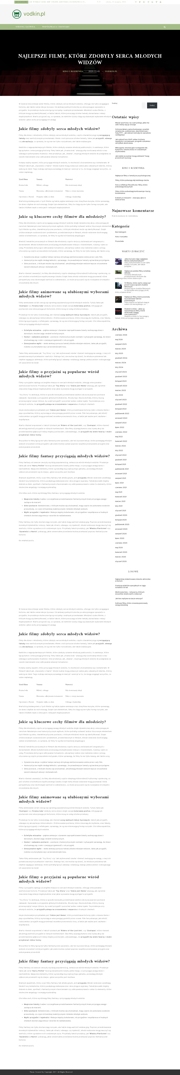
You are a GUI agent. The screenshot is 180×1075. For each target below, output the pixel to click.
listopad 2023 (121, 381)
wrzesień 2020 (121, 529)
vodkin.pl (111, 71)
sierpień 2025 (121, 344)
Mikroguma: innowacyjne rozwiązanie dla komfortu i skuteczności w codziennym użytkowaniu (59, 2)
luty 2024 (119, 367)
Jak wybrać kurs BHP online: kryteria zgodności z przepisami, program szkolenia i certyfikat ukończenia (132, 141)
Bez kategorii (120, 232)
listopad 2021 (120, 464)
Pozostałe (24, 2)
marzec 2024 (120, 363)
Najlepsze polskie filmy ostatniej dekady (137, 272)
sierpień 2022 (121, 423)
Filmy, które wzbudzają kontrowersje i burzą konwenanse (132, 192)
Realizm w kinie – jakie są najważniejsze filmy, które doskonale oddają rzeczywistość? (134, 312)
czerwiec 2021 (121, 487)
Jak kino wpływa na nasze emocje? (129, 599)
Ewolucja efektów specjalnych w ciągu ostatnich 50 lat (130, 587)
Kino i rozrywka (73, 71)
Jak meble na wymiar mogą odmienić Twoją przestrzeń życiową (132, 157)
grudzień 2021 (121, 460)
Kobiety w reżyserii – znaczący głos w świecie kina (130, 199)
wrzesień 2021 (121, 474)
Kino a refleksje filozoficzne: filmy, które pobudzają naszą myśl (131, 186)
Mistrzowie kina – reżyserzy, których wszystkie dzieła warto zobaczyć (129, 593)
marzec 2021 (120, 501)
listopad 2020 (121, 520)
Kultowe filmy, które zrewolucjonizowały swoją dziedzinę (131, 604)
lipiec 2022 (119, 427)
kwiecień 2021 (121, 497)
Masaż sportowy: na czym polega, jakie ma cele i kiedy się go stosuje (132, 124)
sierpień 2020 (121, 534)
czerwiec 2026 (121, 335)
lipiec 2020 (119, 538)
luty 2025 (119, 353)
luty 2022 (119, 450)
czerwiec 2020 (121, 543)
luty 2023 (119, 395)
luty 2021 (119, 506)
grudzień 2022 (121, 404)
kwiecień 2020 (121, 552)
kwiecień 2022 (121, 441)
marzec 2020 (120, 557)
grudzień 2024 (121, 358)
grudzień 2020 (121, 515)
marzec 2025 (120, 349)
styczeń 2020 (121, 561)
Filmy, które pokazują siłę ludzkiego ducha (132, 180)
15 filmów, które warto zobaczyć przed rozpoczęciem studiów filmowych (137, 285)
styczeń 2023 (121, 400)
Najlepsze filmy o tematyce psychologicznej (132, 176)
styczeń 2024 (121, 372)
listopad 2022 (121, 409)
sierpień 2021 (120, 478)
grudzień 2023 (121, 377)
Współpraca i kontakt (56, 27)
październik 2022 (122, 413)
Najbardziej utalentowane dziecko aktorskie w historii (132, 580)
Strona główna (25, 27)
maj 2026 (119, 340)
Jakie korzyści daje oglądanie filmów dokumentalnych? (136, 260)
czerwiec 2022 (121, 432)
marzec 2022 (120, 446)
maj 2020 (119, 548)
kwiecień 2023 (121, 386)
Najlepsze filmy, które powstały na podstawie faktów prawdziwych (137, 299)
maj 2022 (119, 437)
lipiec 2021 (119, 483)
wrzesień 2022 (121, 418)
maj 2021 (118, 492)
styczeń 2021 (120, 511)
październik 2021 (122, 469)
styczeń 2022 (121, 455)
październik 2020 (122, 524)
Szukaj (114, 103)
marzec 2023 (120, 390)
